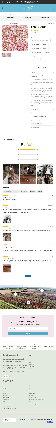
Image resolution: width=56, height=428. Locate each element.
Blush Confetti (15, 23)
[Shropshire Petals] (28, 8)
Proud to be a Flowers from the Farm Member (14, 371)
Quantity (33, 56)
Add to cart (42, 67)
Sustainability (6, 399)
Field (15, 14)
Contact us (31, 391)
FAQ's (20, 14)
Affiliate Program (7, 406)
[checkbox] (40, 191)
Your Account (32, 389)
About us (5, 389)
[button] (28, 149)
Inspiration (26, 14)
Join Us (4, 393)
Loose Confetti (8, 23)
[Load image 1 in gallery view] (15, 38)
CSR (4, 402)
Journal (39, 14)
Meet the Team (6, 391)
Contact (45, 14)
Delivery (31, 395)
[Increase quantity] (40, 59)
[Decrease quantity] (32, 59)
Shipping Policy (32, 397)
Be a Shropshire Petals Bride (9, 408)
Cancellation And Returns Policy (36, 399)
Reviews (5, 395)
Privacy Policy (32, 404)
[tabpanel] (28, 234)
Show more (28, 276)
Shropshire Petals (9, 424)
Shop (10, 14)
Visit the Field (6, 397)
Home (3, 23)
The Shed (33, 14)
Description (33, 72)
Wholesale (5, 404)
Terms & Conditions (34, 402)
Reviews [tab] (6, 187)
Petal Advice (32, 393)
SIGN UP (28, 333)
